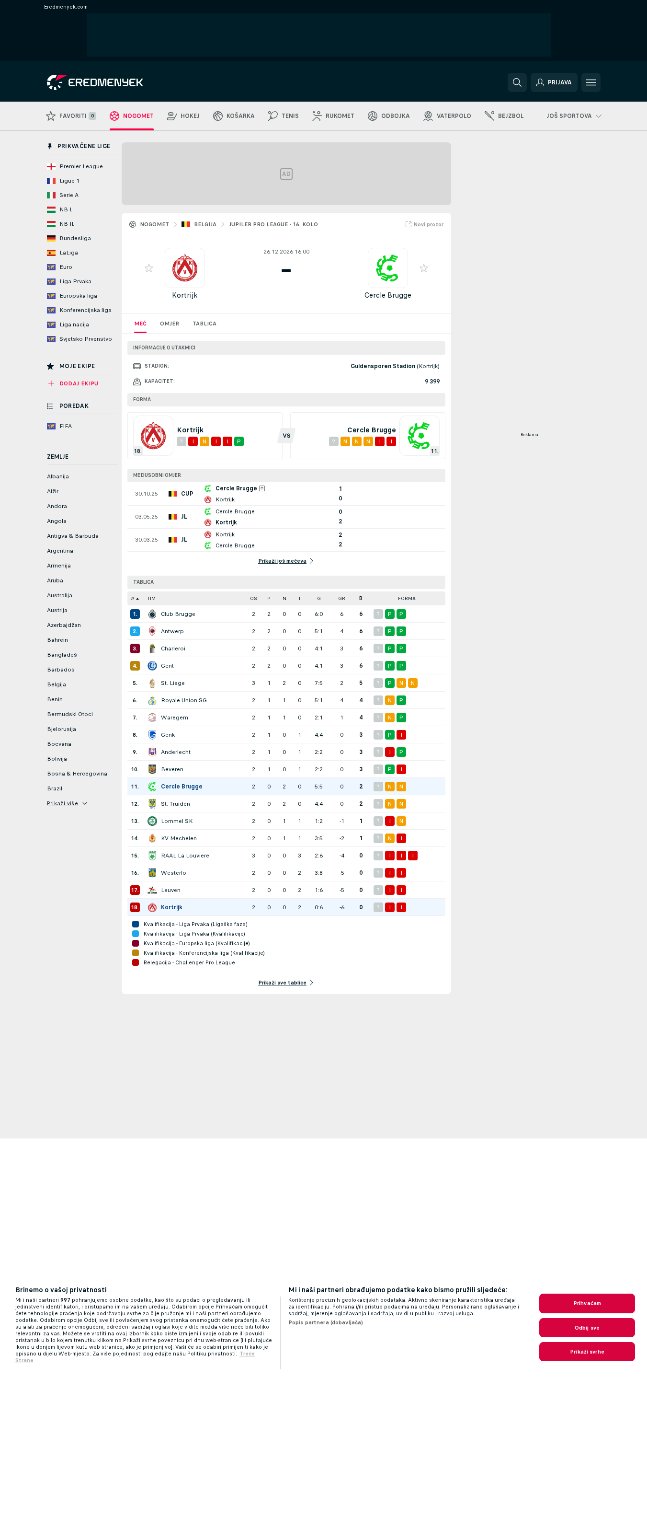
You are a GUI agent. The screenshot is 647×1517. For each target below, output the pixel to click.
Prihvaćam (587, 1303)
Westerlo (173, 873)
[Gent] (152, 666)
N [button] (284, 598)
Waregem (174, 717)
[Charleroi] (152, 648)
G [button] (319, 598)
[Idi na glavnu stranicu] (113, 82)
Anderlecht (176, 752)
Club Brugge (178, 614)
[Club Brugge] (152, 614)
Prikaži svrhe (587, 1351)
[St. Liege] (152, 683)
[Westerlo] (152, 873)
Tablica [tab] (204, 323)
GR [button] (341, 598)
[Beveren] (152, 769)
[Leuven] (152, 890)
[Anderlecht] (152, 752)
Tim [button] (152, 598)
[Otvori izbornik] (591, 82)
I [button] (299, 598)
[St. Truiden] (152, 804)
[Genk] (152, 735)
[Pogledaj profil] (185, 268)
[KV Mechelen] (152, 838)
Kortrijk (185, 295)
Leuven (171, 890)
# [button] (133, 598)
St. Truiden (175, 804)
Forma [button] (407, 598)
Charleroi (173, 648)
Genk (168, 735)
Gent (167, 666)
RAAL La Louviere (185, 855)
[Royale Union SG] (152, 700)
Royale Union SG (184, 700)
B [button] (361, 598)
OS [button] (253, 598)
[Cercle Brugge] (152, 786)
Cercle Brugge (387, 295)
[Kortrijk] (152, 907)
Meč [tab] (140, 323)
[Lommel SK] (152, 821)
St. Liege (173, 683)
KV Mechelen (179, 838)
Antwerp (172, 631)
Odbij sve (587, 1327)
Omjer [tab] (169, 323)
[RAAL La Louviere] (152, 855)
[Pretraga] (517, 82)
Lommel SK (177, 821)
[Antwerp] (152, 631)
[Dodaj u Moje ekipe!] (149, 268)
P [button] (269, 598)
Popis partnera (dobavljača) (325, 1322)
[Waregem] (152, 717)
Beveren (172, 769)
